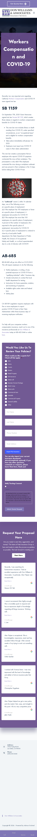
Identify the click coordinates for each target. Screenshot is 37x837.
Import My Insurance (13, 451)
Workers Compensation (16, 99)
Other (9, 405)
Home (9, 364)
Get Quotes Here (16, 4)
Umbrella (10, 395)
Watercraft (11, 380)
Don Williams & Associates (13, 816)
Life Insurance (12, 377)
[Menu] (34, 13)
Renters (10, 370)
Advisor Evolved (29, 825)
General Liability (12, 402)
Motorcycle (11, 389)
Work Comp (11, 386)
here (3, 335)
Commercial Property (14, 399)
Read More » (8, 581)
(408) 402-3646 (12, 754)
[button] (18, 555)
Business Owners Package (15, 383)
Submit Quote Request (14, 509)
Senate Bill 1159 (17, 117)
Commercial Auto (13, 392)
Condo (10, 367)
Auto (9, 361)
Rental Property (12, 374)
